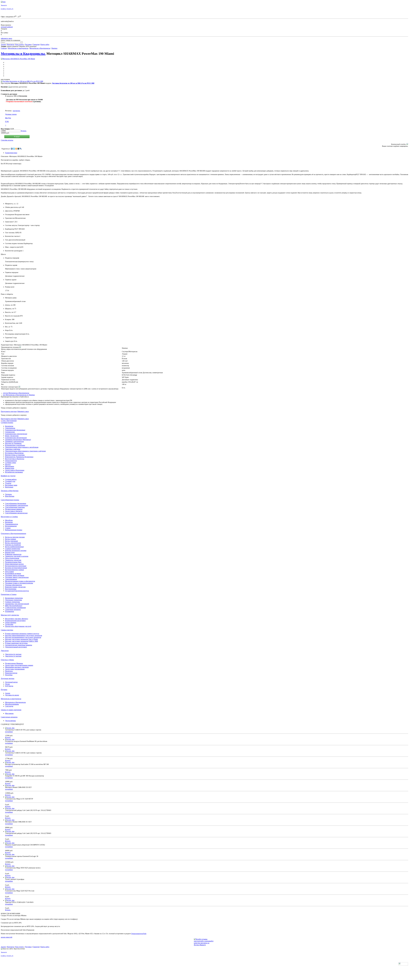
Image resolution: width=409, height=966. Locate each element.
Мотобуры (9, 520)
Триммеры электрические (14, 441)
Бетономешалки (11, 526)
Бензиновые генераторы (14, 598)
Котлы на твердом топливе (15, 537)
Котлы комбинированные (14, 547)
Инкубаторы (9, 496)
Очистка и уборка (7, 660)
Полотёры (8, 675)
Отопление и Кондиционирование (13, 533)
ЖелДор (8, 118)
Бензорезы (9, 522)
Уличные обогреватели (13, 585)
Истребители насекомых (14, 472)
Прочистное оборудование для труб (18, 626)
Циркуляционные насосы (14, 564)
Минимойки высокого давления (17, 667)
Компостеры (9, 468)
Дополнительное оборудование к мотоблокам (21, 447)
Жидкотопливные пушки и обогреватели (20, 581)
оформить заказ (6, 38)
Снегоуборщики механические (16, 513)
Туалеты (8, 483)
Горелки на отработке (13, 545)
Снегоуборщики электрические (16, 505)
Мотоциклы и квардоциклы (18, 48)
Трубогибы (9, 624)
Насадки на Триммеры (13, 443)
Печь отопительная (12, 558)
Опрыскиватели (11, 461)
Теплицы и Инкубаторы (9, 491)
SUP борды (9, 686)
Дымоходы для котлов (13, 560)
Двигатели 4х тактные (13, 654)
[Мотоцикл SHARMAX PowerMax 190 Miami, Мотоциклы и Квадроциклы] (18, 59)
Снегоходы (9, 706)
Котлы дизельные (11, 541)
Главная (4, 48)
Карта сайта (45, 44)
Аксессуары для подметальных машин (19, 665)
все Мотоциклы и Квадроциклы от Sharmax (19, 395)
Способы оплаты (7, 140)
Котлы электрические (13, 543)
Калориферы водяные (13, 573)
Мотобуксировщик (12, 704)
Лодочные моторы (7, 678)
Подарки (4, 689)
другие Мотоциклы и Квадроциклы (16, 393)
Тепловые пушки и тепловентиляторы (19, 583)
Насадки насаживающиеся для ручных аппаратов (23, 637)
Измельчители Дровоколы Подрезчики (19, 457)
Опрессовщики (10, 622)
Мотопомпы (9, 466)
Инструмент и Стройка (9, 517)
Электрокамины (11, 579)
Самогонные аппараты (9, 717)
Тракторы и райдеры (12, 449)
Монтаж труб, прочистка (10, 615)
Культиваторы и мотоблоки (15, 445)
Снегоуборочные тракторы (15, 507)
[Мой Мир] (18, 148)
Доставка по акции (12, 695)
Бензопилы (9, 426)
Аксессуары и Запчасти (13, 511)
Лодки (7, 684)
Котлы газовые (10, 539)
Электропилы (10, 428)
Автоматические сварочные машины (18, 645)
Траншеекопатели (11, 524)
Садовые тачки (10, 462)
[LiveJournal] (21, 148)
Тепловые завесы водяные (14, 575)
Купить (23, 131)
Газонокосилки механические (16, 438)
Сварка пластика (7, 630)
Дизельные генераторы (13, 600)
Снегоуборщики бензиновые (15, 503)
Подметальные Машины (14, 663)
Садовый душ (10, 481)
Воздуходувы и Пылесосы (14, 459)
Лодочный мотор (11, 682)
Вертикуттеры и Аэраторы (15, 455)
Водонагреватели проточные (15, 566)
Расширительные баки (13, 562)
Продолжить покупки (9, 411)
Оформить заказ (23, 411)
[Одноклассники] (16, 148)
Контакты (10, 44)
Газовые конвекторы (12, 548)
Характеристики (11, 153)
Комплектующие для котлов (15, 587)
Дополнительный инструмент (16, 647)
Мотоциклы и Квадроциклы (40, 48)
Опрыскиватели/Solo (138, 933)
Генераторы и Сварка (8, 594)
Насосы (8, 464)
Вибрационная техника (13, 530)
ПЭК (7, 121)
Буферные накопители (13, 554)
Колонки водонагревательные (16, 568)
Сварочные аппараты (13, 609)
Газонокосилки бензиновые (15, 430)
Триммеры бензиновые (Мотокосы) (18, 439)
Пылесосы (9, 671)
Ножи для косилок (12, 436)
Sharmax (54, 48)
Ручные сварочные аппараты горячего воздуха (22, 633)
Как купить (19, 44)
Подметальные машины (13, 509)
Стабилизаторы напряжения (15, 607)
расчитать (16, 111)
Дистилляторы (10, 721)
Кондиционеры (10, 589)
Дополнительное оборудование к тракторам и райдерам (25, 451)
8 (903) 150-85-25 (7, 9)
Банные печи (10, 552)
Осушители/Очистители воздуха (17, 591)
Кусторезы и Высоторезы (14, 453)
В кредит (17, 136)
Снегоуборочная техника (10, 500)
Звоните (4, 5)
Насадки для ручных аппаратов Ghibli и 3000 (21, 641)
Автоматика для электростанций (17, 604)
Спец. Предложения (9, 421)
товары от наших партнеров (11, 710)
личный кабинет (7, 27)
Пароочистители (11, 673)
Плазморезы (9, 611)
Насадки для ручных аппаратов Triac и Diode (21, 639)
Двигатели (5, 650)
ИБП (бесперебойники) (13, 606)
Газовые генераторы (12, 602)
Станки (8, 528)
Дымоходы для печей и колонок (16, 556)
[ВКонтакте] (12, 148)
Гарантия (36, 44)
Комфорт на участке (8, 476)
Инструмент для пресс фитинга (16, 619)
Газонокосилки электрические (16, 434)
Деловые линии (11, 114)
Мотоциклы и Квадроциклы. (23, 53)
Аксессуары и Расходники (14, 470)
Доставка (28, 44)
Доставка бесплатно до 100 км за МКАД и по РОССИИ (73, 83)
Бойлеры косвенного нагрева (15, 550)
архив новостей (6, 937)
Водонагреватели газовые (14, 570)
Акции (3, 44)
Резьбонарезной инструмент (15, 620)
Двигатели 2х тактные (13, 656)
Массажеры (9, 713)
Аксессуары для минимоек (15, 669)
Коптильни (9, 487)
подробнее (9, 732)
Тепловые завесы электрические (17, 577)
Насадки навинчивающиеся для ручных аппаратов (23, 635)
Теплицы (8, 494)
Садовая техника (7, 422)
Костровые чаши (11, 485)
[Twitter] (14, 148)
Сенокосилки (10, 432)
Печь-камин (9, 571)
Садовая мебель (11, 479)
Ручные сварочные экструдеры (16, 643)
